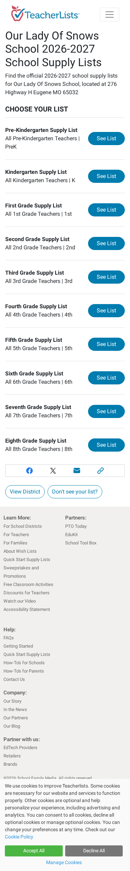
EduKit (71, 534)
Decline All (94, 850)
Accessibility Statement (26, 609)
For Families (15, 542)
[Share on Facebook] (29, 470)
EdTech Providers (20, 747)
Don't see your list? (75, 491)
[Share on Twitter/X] (53, 470)
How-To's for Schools (24, 662)
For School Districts (22, 526)
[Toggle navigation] (109, 14)
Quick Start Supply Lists (26, 559)
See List (111, 138)
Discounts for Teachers (26, 592)
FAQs (8, 637)
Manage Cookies (64, 862)
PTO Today (76, 526)
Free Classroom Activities (28, 584)
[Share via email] (77, 470)
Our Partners (15, 717)
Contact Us (14, 679)
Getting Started (18, 646)
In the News (15, 709)
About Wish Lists (20, 551)
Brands (10, 764)
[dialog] (65, 825)
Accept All (33, 850)
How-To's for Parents (23, 671)
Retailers (12, 755)
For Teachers (16, 534)
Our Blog (11, 726)
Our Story (12, 701)
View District (25, 491)
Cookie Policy (19, 836)
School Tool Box (80, 542)
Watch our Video (19, 601)
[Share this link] (101, 470)
